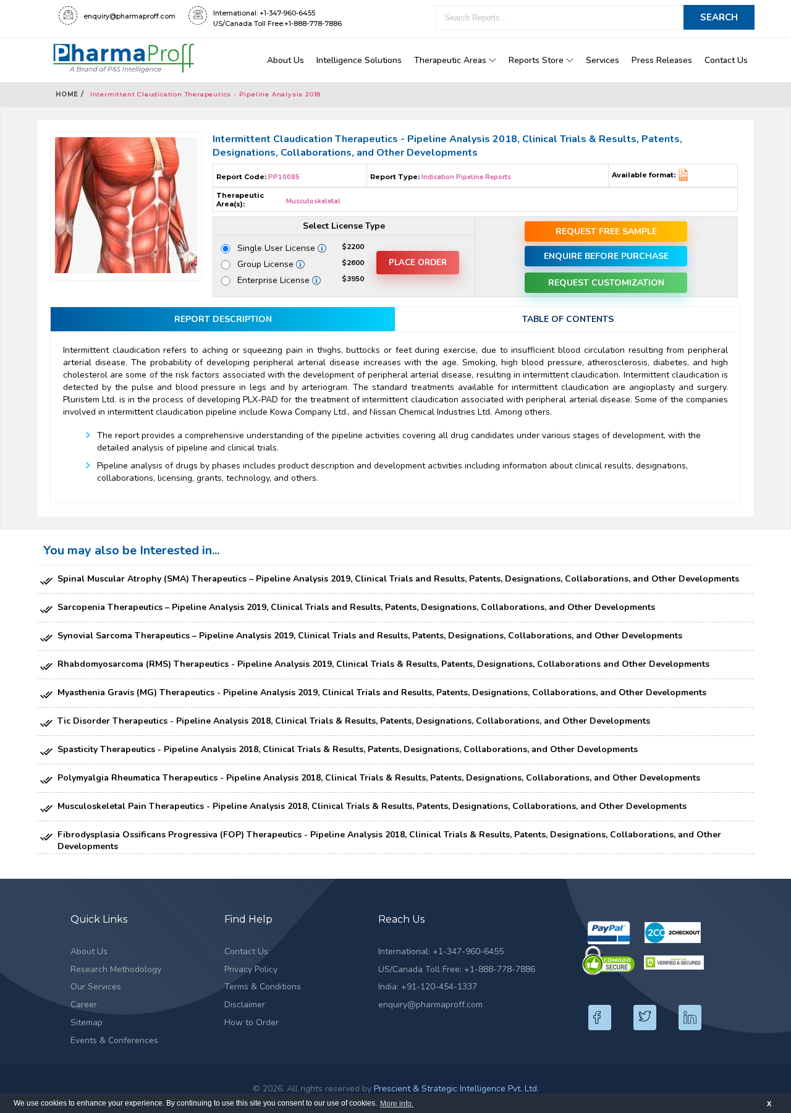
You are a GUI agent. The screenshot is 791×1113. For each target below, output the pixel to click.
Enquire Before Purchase (606, 256)
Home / (70, 94)
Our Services (95, 986)
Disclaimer (244, 1004)
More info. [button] (396, 1103)
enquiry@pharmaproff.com (430, 1004)
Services (602, 60)
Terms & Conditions (262, 986)
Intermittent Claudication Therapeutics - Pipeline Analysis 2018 (205, 94)
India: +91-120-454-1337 (427, 986)
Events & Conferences (114, 1040)
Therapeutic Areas (451, 60)
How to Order (251, 1022)
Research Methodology (115, 969)
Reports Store (537, 60)
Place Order (418, 262)
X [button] (769, 1103)
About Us (285, 60)
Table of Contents (568, 319)
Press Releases (662, 60)
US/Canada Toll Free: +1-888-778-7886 (456, 969)
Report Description (223, 319)
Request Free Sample (606, 231)
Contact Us (726, 60)
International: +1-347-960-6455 (441, 951)
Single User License (280, 248)
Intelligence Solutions (359, 60)
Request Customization (606, 283)
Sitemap (86, 1022)
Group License (268, 264)
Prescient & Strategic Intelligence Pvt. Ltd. (456, 1088)
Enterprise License (278, 280)
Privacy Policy (250, 969)
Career (83, 1004)
